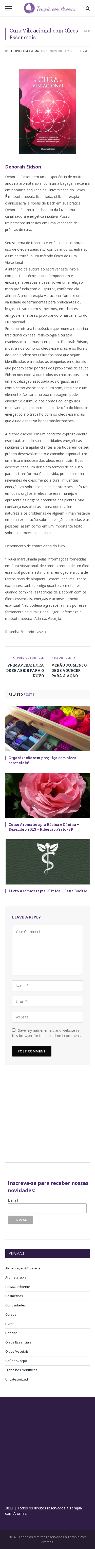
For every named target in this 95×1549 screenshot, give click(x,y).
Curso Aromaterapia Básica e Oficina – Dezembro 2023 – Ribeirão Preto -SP (44, 827)
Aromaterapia (16, 1277)
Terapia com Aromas (24, 51)
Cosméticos (14, 1295)
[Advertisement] (47, 1115)
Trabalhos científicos (21, 1370)
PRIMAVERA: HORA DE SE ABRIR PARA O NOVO (25, 670)
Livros (85, 51)
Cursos (10, 1314)
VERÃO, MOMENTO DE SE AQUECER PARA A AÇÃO (69, 670)
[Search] (87, 8)
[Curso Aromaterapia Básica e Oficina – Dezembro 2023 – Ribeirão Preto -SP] (47, 795)
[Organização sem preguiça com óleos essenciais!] (47, 728)
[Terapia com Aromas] (50, 8)
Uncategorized (16, 1379)
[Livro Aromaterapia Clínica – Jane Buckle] (47, 861)
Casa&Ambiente (17, 1286)
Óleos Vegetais (17, 1351)
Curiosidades (15, 1305)
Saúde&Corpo (16, 1360)
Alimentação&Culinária (22, 1268)
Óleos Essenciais (18, 1342)
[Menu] (8, 8)
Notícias (11, 1333)
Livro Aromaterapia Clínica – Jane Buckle (48, 891)
